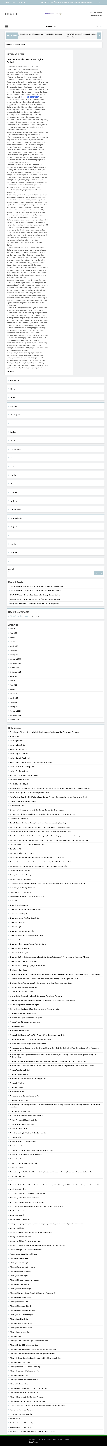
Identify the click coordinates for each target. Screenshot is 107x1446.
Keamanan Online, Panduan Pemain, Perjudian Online (28, 944)
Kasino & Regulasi (16, 901)
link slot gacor (15, 415)
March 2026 (14, 646)
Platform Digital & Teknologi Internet (22, 1159)
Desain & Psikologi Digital (19, 784)
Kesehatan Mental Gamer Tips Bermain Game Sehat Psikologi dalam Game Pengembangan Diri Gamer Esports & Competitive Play (55, 974)
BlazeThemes (33, 1442)
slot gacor (13, 492)
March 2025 (14, 698)
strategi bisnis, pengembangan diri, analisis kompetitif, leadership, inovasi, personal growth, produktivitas (46, 1224)
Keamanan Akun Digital (18, 922)
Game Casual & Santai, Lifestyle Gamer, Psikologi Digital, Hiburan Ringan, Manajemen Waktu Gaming (45, 836)
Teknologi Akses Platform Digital (21, 1315)
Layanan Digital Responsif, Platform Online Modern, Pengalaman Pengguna (36, 996)
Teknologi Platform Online (19, 1384)
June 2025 (13, 685)
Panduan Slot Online (17, 1083)
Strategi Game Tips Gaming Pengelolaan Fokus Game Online (31, 1232)
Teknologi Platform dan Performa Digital (24, 1380)
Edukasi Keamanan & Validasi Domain (23, 801)
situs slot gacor (15, 449)
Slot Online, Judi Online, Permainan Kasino (24, 1198)
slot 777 (12, 466)
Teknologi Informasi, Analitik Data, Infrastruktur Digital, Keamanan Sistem (35, 1358)
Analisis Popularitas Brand (19, 771)
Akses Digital (14, 736)
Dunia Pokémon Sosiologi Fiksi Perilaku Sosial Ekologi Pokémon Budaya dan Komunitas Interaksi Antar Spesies (49, 797)
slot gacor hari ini (16, 518)
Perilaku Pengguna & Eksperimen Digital (24, 1120)
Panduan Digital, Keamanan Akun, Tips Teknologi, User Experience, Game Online (37, 1035)
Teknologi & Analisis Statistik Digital (22, 1267)
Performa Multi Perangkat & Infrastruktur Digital (26, 1116)
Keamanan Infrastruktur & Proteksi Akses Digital (26, 935)
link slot (12, 441)
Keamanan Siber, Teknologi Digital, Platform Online (27, 966)
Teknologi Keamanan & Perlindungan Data (24, 1371)
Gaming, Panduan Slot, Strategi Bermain (23, 875)
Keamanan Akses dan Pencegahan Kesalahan (25, 910)
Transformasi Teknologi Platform (21, 1410)
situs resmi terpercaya (17, 1176)
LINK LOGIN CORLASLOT (30, 97)
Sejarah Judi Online (16, 1167)
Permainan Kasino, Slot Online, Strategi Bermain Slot (28, 1133)
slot (11, 423)
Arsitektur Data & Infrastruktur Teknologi (24, 775)
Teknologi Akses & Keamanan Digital (22, 1310)
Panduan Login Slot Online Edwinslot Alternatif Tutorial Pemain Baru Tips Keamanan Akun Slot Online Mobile (48, 1061)
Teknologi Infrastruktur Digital (20, 1362)
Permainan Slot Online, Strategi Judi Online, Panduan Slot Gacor (32, 1150)
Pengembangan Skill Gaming (20, 1111)
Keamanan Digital (16, 927)
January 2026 (14, 655)
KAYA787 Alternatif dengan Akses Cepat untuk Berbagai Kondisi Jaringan (72, 34)
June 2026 (13, 633)
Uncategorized (15, 1419)
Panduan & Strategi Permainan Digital (23, 1013)
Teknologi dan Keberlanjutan (19, 1332)
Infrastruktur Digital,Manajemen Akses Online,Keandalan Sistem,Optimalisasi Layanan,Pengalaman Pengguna (47, 883)
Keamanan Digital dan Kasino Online (22, 931)
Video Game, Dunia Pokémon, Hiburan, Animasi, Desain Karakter (32, 1432)
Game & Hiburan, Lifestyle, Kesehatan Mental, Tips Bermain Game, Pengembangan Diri (40, 827)
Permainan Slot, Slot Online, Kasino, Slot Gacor (26, 1155)
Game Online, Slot (16, 849)
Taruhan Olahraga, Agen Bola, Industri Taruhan (26, 1250)
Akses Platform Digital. (18, 745)
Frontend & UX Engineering (19, 819)
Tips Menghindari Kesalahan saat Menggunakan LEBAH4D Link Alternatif (35, 591)
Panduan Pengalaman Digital (20, 1070)
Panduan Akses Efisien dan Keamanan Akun (25, 1022)
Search (11, 569)
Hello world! (35, 616)
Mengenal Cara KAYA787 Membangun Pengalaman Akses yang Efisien (34, 604)
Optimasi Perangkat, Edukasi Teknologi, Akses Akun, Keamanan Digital (34, 1009)
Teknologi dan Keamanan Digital (21, 1323)
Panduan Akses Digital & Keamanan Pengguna (26, 1018)
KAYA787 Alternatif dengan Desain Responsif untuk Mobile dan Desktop (67, 2)
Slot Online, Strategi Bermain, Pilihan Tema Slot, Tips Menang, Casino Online (36, 1206)
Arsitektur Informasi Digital (19, 780)
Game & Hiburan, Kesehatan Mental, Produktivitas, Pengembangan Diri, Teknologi (38, 823)
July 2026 (13, 629)
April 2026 (13, 642)
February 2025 (14, 702)
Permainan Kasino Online (18, 1129)
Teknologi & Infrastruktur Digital (21, 1289)
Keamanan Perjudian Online (19, 948)
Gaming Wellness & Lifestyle (20, 871)
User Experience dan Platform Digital (22, 1423)
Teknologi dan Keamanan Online (21, 1328)
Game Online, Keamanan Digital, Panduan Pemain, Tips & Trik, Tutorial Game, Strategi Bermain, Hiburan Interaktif (49, 840)
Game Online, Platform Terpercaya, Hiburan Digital (27, 845)
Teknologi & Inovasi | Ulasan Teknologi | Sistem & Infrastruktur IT (32, 1293)
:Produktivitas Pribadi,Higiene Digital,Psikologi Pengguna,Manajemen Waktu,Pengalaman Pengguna (44, 732)
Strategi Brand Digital (17, 1228)
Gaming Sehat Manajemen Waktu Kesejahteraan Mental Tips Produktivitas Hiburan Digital (41, 862)
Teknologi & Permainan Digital (20, 1306)
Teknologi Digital (16, 1336)
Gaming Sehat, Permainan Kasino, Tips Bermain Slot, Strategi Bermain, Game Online (39, 866)
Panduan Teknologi (16, 1087)
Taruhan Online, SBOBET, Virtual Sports (23, 1254)
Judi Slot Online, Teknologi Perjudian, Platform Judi (27, 896)
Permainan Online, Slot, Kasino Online (23, 1142)
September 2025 (15, 672)
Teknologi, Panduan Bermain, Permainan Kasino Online (29, 1401)
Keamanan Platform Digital (19, 953)
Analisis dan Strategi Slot (18, 749)
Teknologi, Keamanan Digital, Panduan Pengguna (26, 1397)
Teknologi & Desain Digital (19, 1276)
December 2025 (15, 659)
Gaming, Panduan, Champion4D (20, 879)
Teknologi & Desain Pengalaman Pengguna (24, 1280)
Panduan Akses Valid (17, 1026)
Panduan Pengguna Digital (19, 1074)
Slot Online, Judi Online (18, 1189)
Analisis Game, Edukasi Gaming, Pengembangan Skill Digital (31, 762)
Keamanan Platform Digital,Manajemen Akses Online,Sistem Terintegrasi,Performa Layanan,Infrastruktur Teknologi (50, 957)
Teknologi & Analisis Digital (19, 1263)
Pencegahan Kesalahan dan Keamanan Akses (25, 1096)
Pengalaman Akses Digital (19, 1100)
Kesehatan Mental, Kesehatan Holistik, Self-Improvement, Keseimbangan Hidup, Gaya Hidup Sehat (44, 979)
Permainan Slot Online (17, 1146)
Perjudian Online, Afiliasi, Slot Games (22, 1124)
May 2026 (13, 637)
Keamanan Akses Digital (18, 914)
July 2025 (13, 681)
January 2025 (14, 707)
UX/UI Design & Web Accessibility (21, 1427)
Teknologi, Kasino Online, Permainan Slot (24, 1393)
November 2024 (15, 715)
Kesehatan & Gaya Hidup (18, 970)
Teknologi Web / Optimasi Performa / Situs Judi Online (29, 1388)
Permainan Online (16, 1137)
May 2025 (13, 689)
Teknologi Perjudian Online (19, 1375)
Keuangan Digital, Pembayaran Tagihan (23, 987)
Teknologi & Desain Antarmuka (20, 1271)
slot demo (13, 501)
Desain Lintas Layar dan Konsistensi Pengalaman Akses (29, 793)
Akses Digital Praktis (17, 741)
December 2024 (15, 711)
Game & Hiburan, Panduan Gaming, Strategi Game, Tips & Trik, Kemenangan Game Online (40, 832)
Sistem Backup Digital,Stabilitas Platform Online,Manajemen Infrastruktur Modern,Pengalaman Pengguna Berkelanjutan (51, 1172)
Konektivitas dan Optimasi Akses (21, 992)
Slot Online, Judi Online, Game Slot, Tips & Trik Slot (27, 1193)
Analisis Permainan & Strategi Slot (22, 767)
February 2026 (14, 650)
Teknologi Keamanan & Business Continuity (25, 1367)
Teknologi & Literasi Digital (19, 1302)
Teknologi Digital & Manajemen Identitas (24, 1345)
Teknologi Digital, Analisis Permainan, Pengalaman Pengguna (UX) (33, 1349)
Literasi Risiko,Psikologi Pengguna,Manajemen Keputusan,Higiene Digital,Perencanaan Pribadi (42, 1000)
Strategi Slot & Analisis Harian (20, 1237)
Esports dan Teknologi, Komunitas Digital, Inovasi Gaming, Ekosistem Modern (37, 810)
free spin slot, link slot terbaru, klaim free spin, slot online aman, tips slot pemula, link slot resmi (43, 814)
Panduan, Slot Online (17, 1092)
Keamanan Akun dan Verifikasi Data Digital (24, 918)
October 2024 (14, 720)
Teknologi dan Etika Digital (19, 1319)
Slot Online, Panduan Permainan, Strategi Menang (27, 1202)
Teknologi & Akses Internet (19, 1258)
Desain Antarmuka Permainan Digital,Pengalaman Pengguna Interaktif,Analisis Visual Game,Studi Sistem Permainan (50, 788)
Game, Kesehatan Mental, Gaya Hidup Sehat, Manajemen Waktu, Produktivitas (37, 857)
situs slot (13, 475)
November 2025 (15, 663)
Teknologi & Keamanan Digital (20, 1297)
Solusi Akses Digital (17, 1215)
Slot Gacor (13, 432)
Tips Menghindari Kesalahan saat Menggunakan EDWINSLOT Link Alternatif (36, 586)
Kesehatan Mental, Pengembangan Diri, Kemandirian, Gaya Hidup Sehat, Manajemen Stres (41, 983)
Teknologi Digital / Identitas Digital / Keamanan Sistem (29, 1341)
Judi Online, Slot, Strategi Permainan (22, 888)
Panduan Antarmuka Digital (19, 1031)
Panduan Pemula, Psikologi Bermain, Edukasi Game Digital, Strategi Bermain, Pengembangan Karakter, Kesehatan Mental (52, 1066)
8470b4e (11, 66)
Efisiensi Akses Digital (17, 806)
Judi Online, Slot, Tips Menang (20, 892)
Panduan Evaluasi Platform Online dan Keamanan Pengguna (30, 1039)
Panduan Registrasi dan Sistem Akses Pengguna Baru (28, 1079)
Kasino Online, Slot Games (19, 905)
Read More (10, 371)
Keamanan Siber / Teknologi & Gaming (23, 961)
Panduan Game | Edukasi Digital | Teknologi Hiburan (28, 1044)
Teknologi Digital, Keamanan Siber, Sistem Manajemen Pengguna (32, 1354)
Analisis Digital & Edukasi (19, 754)
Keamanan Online (16, 940)
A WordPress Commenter (19, 616)
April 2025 (13, 694)
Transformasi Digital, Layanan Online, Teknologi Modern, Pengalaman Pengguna (37, 1406)
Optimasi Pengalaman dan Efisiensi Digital (24, 1005)
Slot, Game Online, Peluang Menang (22, 1211)
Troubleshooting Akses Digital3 (21, 1414)
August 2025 (14, 676)
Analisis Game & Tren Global (20, 758)
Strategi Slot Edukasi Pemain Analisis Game (25, 1241)
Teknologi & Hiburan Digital (19, 1284)
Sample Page (51, 26)
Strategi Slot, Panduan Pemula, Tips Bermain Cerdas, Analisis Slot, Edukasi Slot (37, 1245)
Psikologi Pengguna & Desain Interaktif (23, 1163)
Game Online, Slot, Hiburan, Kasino (22, 853)
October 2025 (14, 668)
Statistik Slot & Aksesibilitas (20, 1219)
